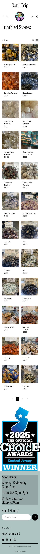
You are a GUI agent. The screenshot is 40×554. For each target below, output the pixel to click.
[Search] (7, 16)
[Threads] (15, 539)
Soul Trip (16, 546)
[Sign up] (35, 517)
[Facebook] (3, 539)
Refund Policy (6, 528)
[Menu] (2, 16)
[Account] (32, 16)
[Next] (27, 398)
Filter (6, 40)
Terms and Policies (20, 551)
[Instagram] (7, 539)
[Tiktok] (11, 539)
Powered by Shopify (25, 546)
